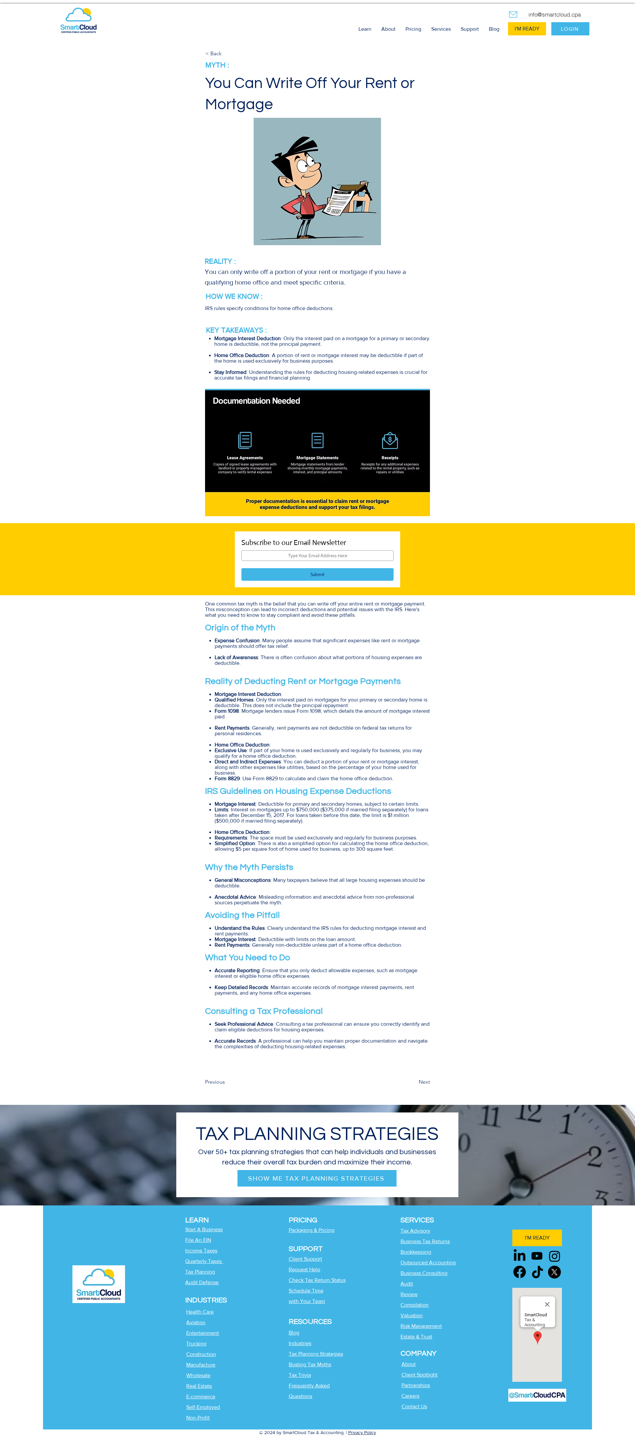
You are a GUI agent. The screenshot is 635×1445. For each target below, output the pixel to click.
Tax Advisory (415, 1231)
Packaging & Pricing (311, 1230)
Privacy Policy (362, 1432)
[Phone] (513, 14)
